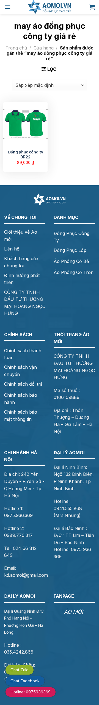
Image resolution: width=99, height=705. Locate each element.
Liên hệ (11, 249)
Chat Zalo (19, 669)
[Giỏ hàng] (92, 7)
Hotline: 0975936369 (30, 691)
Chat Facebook (25, 680)
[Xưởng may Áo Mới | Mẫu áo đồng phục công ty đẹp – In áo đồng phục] (49, 7)
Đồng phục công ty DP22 (25, 154)
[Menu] (7, 7)
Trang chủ (16, 48)
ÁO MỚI (73, 612)
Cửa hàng (44, 48)
